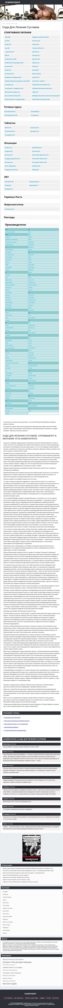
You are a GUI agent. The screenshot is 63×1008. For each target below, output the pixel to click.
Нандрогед (5, 927)
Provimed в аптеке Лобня (9, 975)
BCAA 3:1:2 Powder (8, 922)
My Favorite (6, 902)
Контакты (55, 998)
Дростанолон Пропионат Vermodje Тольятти (16, 721)
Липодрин (5, 891)
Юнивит (5, 933)
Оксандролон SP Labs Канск (12, 717)
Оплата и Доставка (31, 998)
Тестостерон (6, 905)
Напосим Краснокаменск (11, 727)
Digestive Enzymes (8, 908)
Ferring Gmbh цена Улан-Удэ (9, 964)
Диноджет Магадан (7, 978)
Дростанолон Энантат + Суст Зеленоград (16, 724)
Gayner (4, 900)
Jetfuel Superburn (7, 897)
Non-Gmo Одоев (10, 984)
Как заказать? (19, 998)
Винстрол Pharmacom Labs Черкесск (13, 959)
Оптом (48, 998)
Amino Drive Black (7, 916)
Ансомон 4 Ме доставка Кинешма (17, 962)
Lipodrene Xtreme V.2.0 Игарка (12, 967)
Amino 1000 (6, 911)
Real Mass (5, 894)
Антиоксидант (6, 930)
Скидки (42, 998)
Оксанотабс (6, 913)
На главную (8, 998)
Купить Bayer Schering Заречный (10, 970)
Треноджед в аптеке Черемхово (12, 973)
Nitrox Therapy (6, 924)
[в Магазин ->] (31, 861)
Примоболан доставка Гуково (9, 980)
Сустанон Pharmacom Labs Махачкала (15, 730)
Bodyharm (5, 919)
